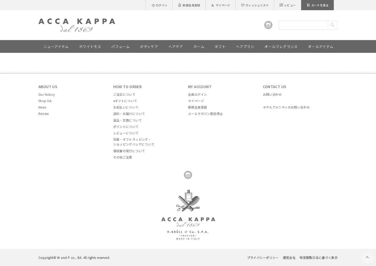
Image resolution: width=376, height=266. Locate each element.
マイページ (220, 5)
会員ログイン (197, 94)
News (42, 107)
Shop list (45, 101)
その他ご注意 (122, 157)
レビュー (287, 5)
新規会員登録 (189, 5)
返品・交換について (127, 120)
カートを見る (317, 5)
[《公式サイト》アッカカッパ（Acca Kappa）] (76, 21)
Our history (46, 94)
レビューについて (126, 133)
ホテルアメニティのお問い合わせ (286, 107)
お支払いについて (126, 107)
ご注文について (124, 94)
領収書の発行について (129, 151)
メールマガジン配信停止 (205, 113)
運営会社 (289, 257)
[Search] (332, 25)
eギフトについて (125, 101)
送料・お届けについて (129, 113)
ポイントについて (126, 126)
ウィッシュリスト (255, 5)
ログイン (159, 5)
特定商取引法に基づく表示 (319, 257)
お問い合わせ (272, 94)
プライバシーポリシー (263, 257)
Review (43, 113)
